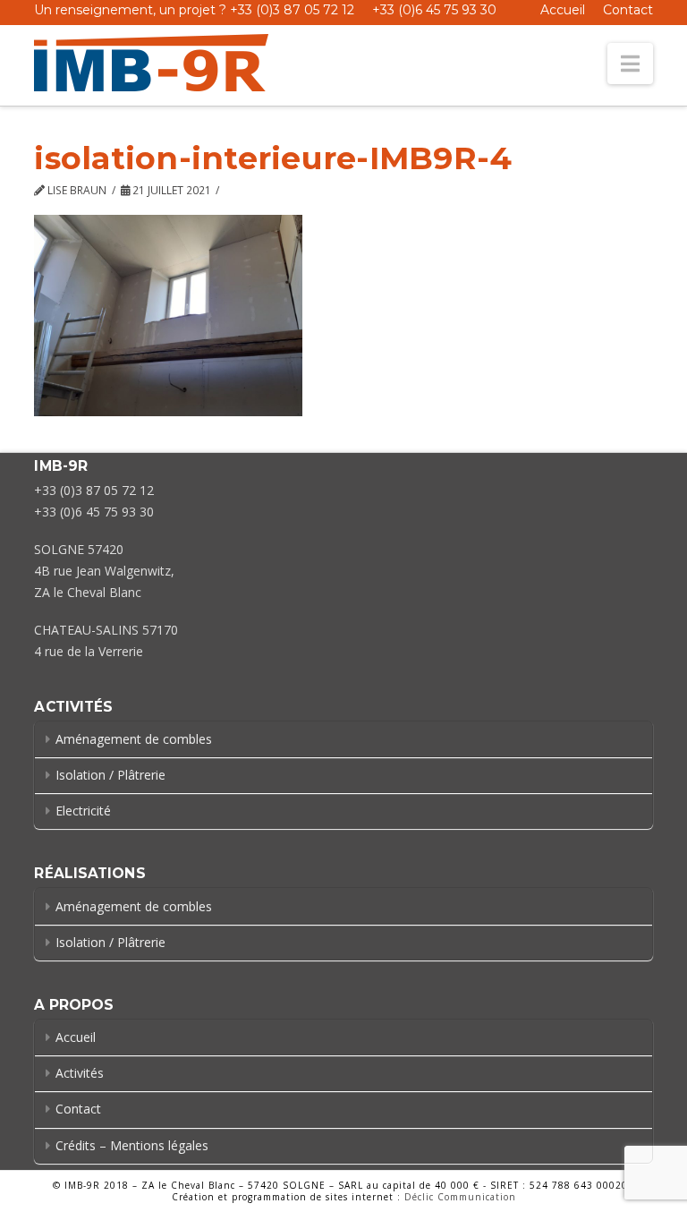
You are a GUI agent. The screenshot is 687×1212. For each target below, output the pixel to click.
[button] (630, 63)
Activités (79, 1072)
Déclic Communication (460, 1197)
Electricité (83, 810)
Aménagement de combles (133, 738)
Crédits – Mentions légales (131, 1145)
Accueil (562, 10)
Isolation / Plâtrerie (110, 774)
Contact (628, 10)
